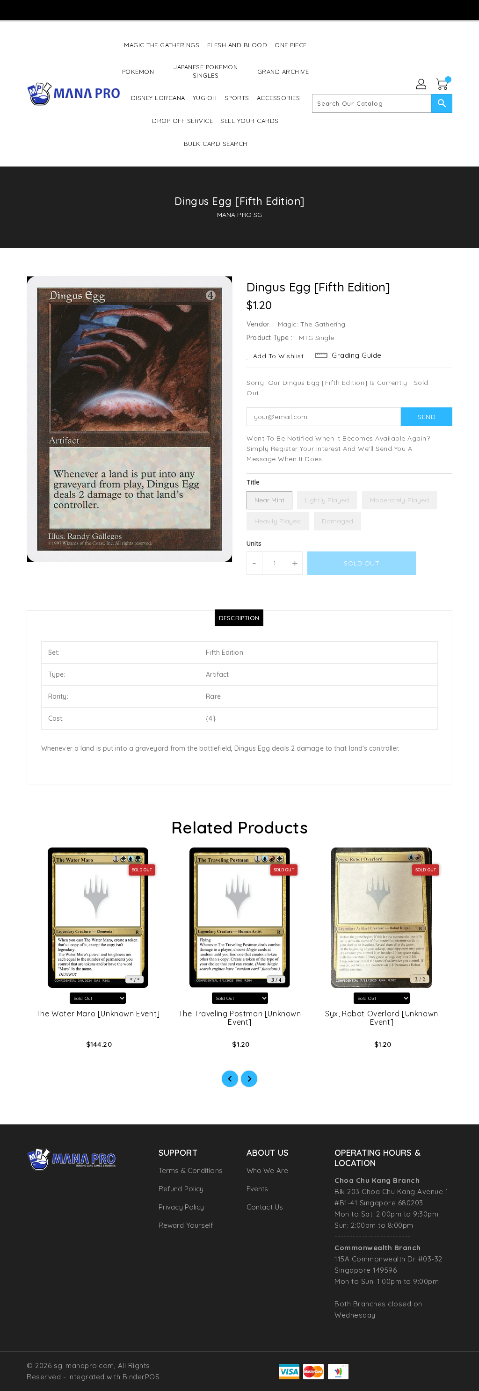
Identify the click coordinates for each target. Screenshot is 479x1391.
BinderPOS (141, 1376)
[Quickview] (44, 1047)
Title (253, 482)
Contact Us (265, 1207)
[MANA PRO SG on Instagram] (231, 9)
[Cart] (443, 84)
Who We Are (267, 1170)
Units (254, 543)
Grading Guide (357, 355)
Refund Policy (181, 1188)
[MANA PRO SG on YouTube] (248, 9)
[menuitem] (161, 44)
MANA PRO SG (239, 214)
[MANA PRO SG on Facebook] (214, 9)
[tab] (239, 617)
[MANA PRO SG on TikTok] (265, 9)
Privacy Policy (181, 1207)
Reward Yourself (186, 1225)
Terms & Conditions (191, 1170)
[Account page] (422, 84)
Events (258, 1188)
